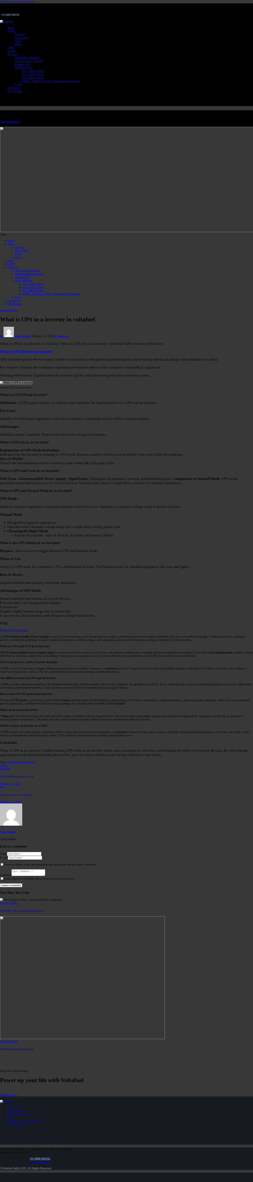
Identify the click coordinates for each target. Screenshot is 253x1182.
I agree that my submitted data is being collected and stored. (39, 878)
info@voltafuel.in (39, 1162)
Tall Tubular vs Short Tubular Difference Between (22, 910)
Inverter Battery (9, 310)
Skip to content (9, 1)
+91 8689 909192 (10, 121)
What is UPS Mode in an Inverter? (26, 351)
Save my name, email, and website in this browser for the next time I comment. (50, 864)
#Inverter (12, 762)
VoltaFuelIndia (8, 831)
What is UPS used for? (14, 630)
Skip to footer (26, 1)
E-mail (4, 857)
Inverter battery (26, 762)
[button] (4, 765)
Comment (5, 875)
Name (3, 853)
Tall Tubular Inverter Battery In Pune (17, 1049)
